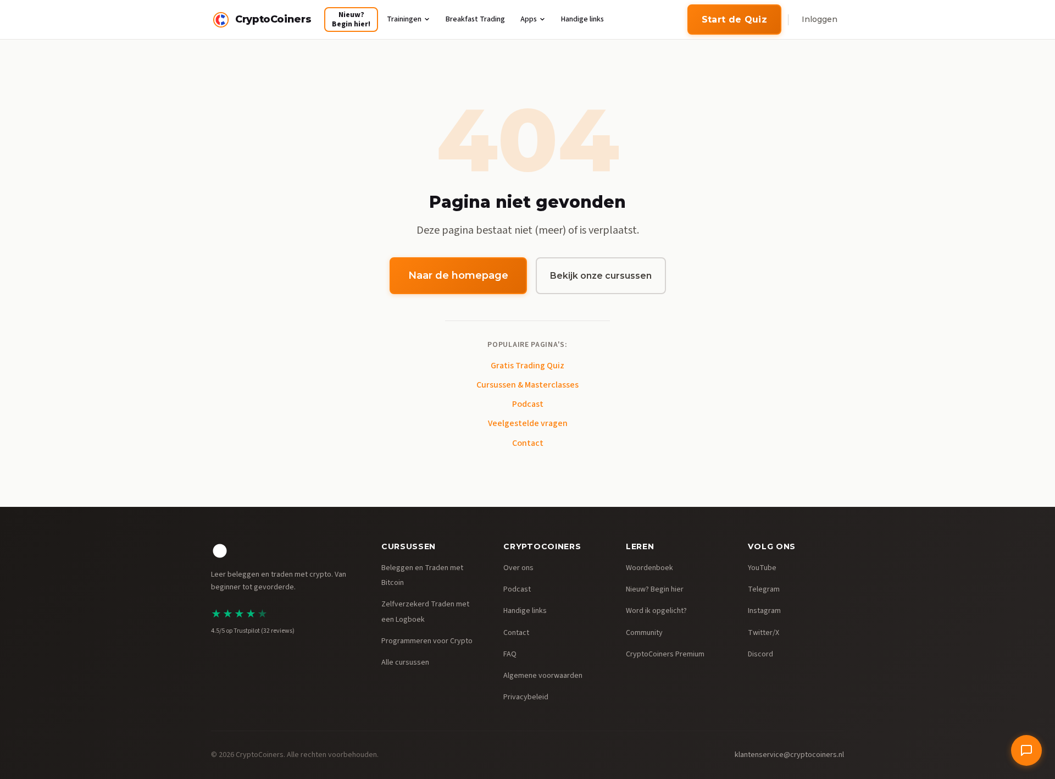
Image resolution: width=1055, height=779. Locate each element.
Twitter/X (763, 632)
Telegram (764, 589)
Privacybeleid (525, 697)
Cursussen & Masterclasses (527, 385)
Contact (527, 443)
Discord (760, 654)
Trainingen (404, 19)
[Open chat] (1026, 750)
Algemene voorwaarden (542, 675)
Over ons (518, 567)
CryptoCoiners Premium (665, 654)
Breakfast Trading (475, 19)
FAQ (510, 654)
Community (644, 632)
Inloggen (819, 19)
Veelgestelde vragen (528, 423)
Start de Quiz (734, 19)
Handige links (582, 19)
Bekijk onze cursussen (601, 275)
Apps (528, 19)
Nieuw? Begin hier (655, 589)
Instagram (764, 610)
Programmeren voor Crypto (427, 641)
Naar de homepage (458, 275)
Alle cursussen (405, 662)
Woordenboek (649, 567)
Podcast (527, 404)
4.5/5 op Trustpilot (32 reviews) (253, 631)
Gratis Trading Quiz (527, 366)
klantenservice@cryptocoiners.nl (789, 754)
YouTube (762, 567)
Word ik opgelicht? (656, 610)
